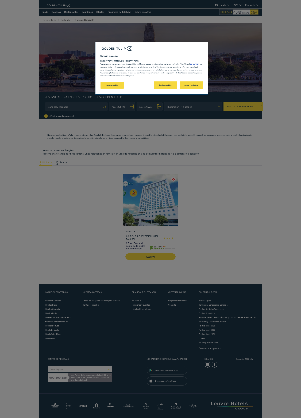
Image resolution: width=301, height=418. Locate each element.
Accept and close (191, 85)
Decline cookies (165, 85)
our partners (194, 63)
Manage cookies (112, 85)
